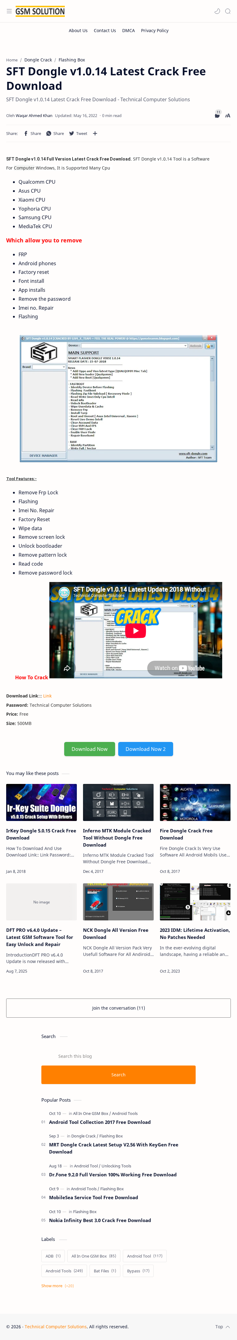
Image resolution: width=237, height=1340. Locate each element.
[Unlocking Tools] (116, 1166)
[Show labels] (58, 1286)
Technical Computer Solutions (56, 1327)
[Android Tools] (125, 1113)
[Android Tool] (87, 1166)
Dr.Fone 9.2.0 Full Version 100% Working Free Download (113, 1174)
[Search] (227, 11)
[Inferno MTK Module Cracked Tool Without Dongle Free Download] (118, 802)
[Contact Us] (105, 30)
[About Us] (78, 30)
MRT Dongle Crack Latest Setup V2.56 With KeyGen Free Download (113, 1148)
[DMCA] (128, 30)
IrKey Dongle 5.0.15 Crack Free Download (41, 834)
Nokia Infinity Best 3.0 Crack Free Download (100, 1220)
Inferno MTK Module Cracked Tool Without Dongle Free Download (117, 837)
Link (47, 696)
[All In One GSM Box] (92, 1113)
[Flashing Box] (111, 1136)
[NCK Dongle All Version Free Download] (118, 901)
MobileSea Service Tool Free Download (93, 1197)
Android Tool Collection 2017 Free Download (100, 1122)
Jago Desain (170, 1327)
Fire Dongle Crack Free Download (186, 834)
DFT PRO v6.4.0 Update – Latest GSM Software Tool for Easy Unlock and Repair (39, 937)
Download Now (90, 749)
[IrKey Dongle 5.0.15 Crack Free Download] (41, 802)
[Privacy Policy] (154, 30)
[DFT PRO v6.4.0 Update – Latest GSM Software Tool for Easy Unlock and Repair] (41, 901)
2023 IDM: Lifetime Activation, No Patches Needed (195, 933)
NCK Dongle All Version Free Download (115, 933)
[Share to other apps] (95, 133)
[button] (217, 11)
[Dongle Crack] (84, 1136)
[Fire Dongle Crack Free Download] (195, 802)
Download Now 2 (146, 749)
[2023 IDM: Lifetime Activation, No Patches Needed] (195, 901)
